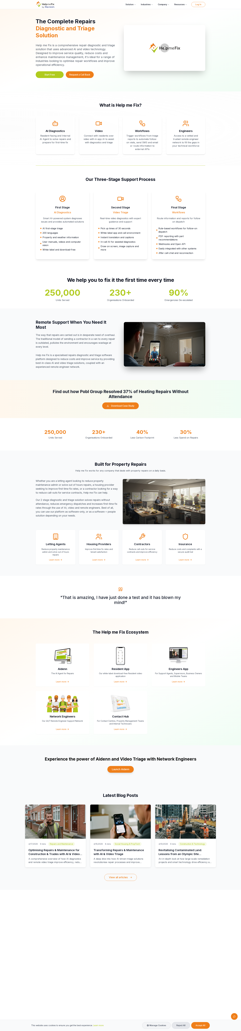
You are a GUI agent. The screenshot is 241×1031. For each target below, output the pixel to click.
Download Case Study (122, 405)
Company (162, 4)
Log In (198, 4)
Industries (146, 4)
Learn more (98, 1025)
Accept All (200, 1025)
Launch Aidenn (120, 769)
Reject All (180, 1025)
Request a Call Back (79, 74)
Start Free (49, 74)
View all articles (118, 877)
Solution (130, 4)
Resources (179, 4)
